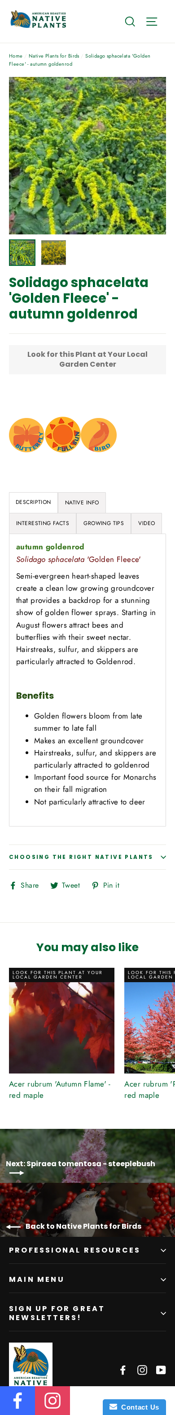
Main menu (37, 1279)
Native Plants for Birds (54, 55)
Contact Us (138, 1407)
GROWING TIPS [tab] (103, 523)
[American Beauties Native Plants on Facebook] (123, 1369)
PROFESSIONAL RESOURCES (74, 1250)
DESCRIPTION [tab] (33, 502)
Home (16, 55)
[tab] (82, 502)
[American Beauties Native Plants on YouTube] (161, 1369)
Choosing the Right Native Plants (81, 857)
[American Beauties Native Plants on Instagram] (142, 1369)
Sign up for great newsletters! (57, 1312)
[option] (87, 155)
